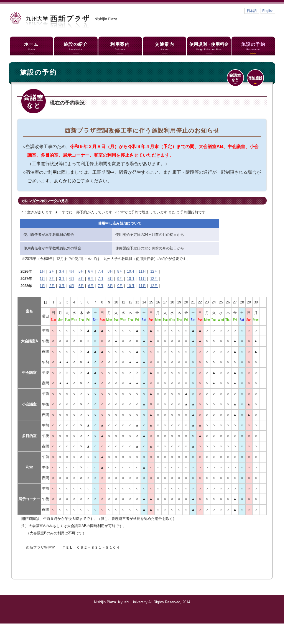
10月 (130, 271)
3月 (62, 271)
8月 (110, 271)
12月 (154, 271)
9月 (120, 271)
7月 (100, 271)
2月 (52, 271)
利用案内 (120, 46)
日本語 (252, 11)
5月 (81, 271)
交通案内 (164, 46)
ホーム (31, 46)
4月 (71, 271)
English (268, 11)
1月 (42, 271)
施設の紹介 (76, 46)
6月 (91, 271)
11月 (142, 271)
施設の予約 (253, 46)
